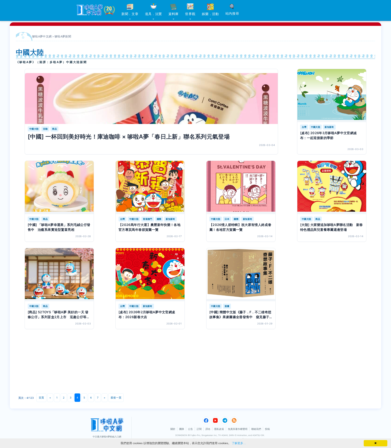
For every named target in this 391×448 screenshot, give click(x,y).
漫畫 (227, 306)
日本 (227, 219)
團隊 (181, 428)
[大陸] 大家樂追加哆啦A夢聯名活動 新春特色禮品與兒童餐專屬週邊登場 (331, 227)
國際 (159, 219)
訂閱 (199, 428)
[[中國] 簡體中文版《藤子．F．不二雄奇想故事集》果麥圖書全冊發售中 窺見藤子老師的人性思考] (240, 274)
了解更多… (239, 443)
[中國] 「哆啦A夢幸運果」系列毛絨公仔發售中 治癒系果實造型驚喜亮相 (59, 227)
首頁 (41, 397)
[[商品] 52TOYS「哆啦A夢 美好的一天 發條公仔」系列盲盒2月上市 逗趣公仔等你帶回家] (59, 274)
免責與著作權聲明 (237, 428)
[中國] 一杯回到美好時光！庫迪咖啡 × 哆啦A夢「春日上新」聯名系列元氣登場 (129, 136)
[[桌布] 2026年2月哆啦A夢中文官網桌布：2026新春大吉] (150, 274)
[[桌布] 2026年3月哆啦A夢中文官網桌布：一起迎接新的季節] (331, 95)
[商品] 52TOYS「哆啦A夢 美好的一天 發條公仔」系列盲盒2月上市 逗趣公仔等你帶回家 (59, 314)
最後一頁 (116, 397)
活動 (45, 128)
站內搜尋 (232, 13)
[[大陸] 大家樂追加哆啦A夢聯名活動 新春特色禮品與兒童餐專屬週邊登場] (331, 187)
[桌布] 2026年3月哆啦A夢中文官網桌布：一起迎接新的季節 (328, 135)
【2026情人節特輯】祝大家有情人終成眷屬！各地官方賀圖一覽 (240, 227)
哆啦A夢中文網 (42, 36)
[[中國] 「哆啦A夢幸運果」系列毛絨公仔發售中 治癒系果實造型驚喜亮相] (59, 187)
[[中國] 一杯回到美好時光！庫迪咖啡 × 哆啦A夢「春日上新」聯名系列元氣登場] (151, 98)
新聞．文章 (129, 14)
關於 (172, 428)
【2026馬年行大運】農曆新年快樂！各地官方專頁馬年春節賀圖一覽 (149, 227)
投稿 (267, 428)
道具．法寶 (153, 14)
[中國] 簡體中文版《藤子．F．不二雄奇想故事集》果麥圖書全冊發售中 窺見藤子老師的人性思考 (240, 314)
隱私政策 (219, 428)
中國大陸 (33, 128)
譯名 (207, 428)
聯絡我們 (256, 428)
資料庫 (173, 14)
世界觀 (190, 14)
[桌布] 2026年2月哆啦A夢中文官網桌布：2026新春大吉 (147, 314)
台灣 (304, 127)
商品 (54, 128)
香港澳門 (147, 219)
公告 (190, 428)
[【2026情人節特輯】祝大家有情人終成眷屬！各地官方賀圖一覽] (240, 187)
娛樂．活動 (210, 14)
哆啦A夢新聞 (63, 36)
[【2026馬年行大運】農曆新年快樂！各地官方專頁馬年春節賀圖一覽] (150, 187)
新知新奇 (329, 127)
